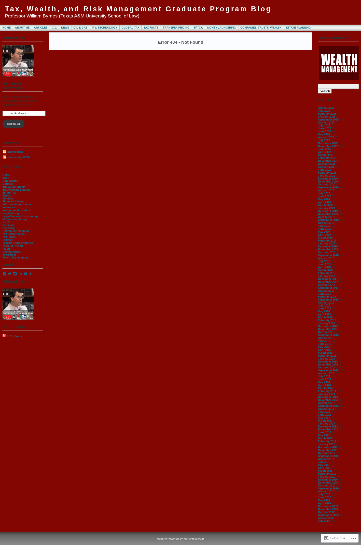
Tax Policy (8, 236)
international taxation (16, 210)
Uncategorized (11, 251)
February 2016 (327, 320)
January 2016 (326, 323)
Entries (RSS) (16, 151)
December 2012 (328, 426)
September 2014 (328, 370)
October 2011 (326, 453)
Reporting (8, 228)
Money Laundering (221, 27)
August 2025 (326, 122)
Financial (8, 198)
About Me (22, 27)
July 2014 (324, 376)
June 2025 (324, 128)
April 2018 (324, 267)
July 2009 (324, 520)
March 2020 (325, 205)
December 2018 (328, 246)
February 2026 (327, 113)
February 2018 (327, 273)
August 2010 (326, 491)
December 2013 (328, 396)
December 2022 (328, 143)
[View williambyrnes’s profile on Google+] (31, 274)
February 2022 (327, 157)
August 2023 (326, 137)
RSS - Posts (14, 336)
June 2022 (324, 149)
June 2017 (324, 293)
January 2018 (326, 275)
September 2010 (328, 488)
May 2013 (324, 417)
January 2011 (326, 476)
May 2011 (324, 464)
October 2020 (326, 184)
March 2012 (325, 438)
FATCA (198, 27)
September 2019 (328, 219)
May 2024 (324, 134)
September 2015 (328, 334)
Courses (7, 183)
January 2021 (326, 175)
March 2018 (325, 270)
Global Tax (130, 27)
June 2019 (324, 228)
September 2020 (328, 187)
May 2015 (324, 346)
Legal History (11, 213)
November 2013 (328, 399)
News (65, 27)
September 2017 (328, 287)
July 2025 (324, 125)
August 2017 (326, 290)
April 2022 (324, 152)
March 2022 (325, 154)
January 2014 (326, 394)
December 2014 (328, 361)
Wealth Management (15, 257)
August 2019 (326, 222)
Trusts (6, 248)
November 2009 (328, 509)
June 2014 (324, 379)
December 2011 (327, 447)
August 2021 (326, 166)
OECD (6, 222)
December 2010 (328, 479)
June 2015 (324, 343)
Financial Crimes (13, 201)
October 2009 (326, 512)
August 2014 (326, 373)
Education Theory (14, 186)
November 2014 (328, 364)
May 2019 (324, 231)
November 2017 (328, 281)
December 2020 (328, 178)
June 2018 (324, 264)
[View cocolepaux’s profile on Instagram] (15, 274)
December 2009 (328, 506)
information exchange (16, 204)
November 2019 (328, 213)
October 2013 (326, 402)
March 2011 (325, 470)
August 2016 (326, 302)
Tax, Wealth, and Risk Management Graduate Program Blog (138, 9)
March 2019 (325, 237)
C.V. (54, 27)
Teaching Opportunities (17, 242)
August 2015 (326, 337)
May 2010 (324, 500)
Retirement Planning (15, 230)
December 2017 (328, 278)
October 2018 (326, 252)
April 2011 (324, 467)
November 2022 (328, 146)
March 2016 (325, 317)
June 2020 (324, 196)
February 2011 (327, 473)
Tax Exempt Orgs (13, 233)
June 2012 (324, 432)
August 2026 (326, 107)
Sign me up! (14, 123)
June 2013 (324, 414)
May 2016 (324, 311)
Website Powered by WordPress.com (180, 538)
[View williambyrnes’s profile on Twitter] (10, 274)
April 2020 (324, 202)
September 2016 (328, 299)
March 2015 (325, 352)
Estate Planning (298, 27)
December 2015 (328, 326)
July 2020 (324, 193)
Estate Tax (9, 192)
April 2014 (324, 385)
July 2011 (324, 461)
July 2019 (324, 225)
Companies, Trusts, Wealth (260, 27)
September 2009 (328, 515)
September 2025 (328, 119)
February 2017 (327, 296)
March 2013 (325, 420)
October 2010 (326, 485)
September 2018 (328, 255)
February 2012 (327, 441)
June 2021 (324, 169)
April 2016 (324, 314)
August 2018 (326, 258)
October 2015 (326, 332)
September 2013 (328, 405)
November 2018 (328, 249)
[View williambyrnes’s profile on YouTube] (26, 274)
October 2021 (326, 163)
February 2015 (327, 355)
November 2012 (328, 429)
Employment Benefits (16, 189)
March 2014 (325, 388)
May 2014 (324, 382)
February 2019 (327, 240)
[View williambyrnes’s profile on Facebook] (4, 274)
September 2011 (328, 455)
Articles (40, 27)
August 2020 (326, 190)
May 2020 (324, 199)
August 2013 (326, 408)
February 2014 (327, 391)
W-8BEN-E (9, 254)
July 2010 (324, 494)
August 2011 (326, 458)
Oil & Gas (80, 27)
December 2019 (328, 211)
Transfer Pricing (176, 27)
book (5, 177)
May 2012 (324, 435)
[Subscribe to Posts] (4, 336)
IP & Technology (104, 27)
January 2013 (326, 423)
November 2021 (328, 160)
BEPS (6, 174)
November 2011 (328, 450)
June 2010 (324, 497)
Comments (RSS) (18, 157)
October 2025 (326, 116)
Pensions (8, 225)
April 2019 (324, 234)
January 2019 (326, 243)
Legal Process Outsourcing (20, 216)
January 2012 (326, 444)
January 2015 (326, 358)
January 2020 (326, 208)
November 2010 (328, 482)
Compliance (10, 180)
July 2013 (324, 411)
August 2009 (326, 517)
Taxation (8, 239)
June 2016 (324, 308)
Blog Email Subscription (13, 85)
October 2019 (326, 216)
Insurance (8, 207)
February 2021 (327, 172)
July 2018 (324, 261)
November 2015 (328, 329)
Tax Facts (151, 27)
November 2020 (328, 181)
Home (6, 27)
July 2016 (324, 305)
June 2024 (324, 131)
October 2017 (326, 284)
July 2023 (324, 140)
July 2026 (324, 110)
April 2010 (324, 503)
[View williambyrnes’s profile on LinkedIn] (20, 274)
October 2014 (326, 367)
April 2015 (324, 349)
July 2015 (324, 340)
